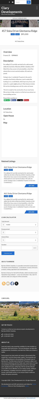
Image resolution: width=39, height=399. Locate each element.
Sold (17, 34)
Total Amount (5, 221)
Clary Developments (11, 10)
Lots (12, 34)
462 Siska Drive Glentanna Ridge (18, 167)
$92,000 (31, 212)
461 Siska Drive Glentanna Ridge (18, 193)
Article (27, 386)
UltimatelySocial (30, 398)
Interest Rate (5, 237)
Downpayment (5, 229)
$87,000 (31, 186)
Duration (3, 244)
